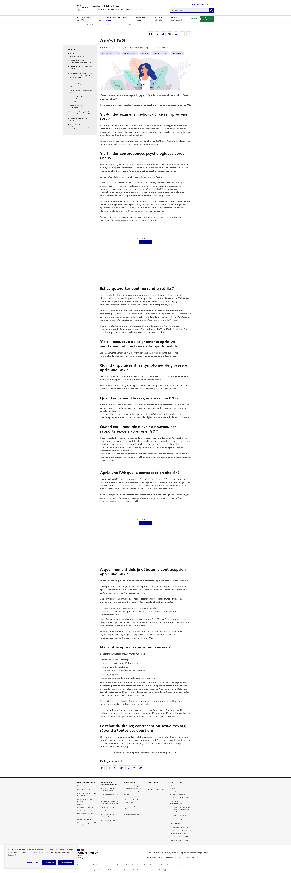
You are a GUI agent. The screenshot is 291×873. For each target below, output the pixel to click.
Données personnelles (139, 865)
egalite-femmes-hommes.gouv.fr (193, 853)
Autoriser (146, 242)
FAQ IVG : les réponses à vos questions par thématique (113, 18)
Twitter (163, 33)
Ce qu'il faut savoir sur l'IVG (84, 18)
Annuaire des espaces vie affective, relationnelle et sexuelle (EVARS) (132, 800)
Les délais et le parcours (108, 798)
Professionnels (177, 53)
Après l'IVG (104, 811)
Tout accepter (65, 862)
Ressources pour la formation (179, 840)
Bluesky (169, 33)
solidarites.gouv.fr (169, 853)
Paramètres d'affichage (203, 4)
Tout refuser (48, 862)
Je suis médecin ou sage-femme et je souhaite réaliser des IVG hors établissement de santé (180, 809)
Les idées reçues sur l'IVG (85, 819)
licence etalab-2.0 (158, 870)
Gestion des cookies (156, 865)
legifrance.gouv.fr (154, 857)
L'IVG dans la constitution (155, 790)
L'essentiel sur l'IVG (83, 790)
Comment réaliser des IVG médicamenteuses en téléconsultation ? (178, 817)
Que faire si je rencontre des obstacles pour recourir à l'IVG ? (87, 813)
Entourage (145, 53)
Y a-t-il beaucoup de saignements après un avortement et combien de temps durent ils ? (81, 75)
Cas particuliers (175, 824)
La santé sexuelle (152, 786)
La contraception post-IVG (179, 837)
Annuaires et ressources (141, 18)
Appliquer (211, 10)
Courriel (182, 33)
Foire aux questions (129, 53)
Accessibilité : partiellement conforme (100, 865)
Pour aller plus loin (159, 18)
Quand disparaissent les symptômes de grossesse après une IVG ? (80, 84)
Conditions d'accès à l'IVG (109, 794)
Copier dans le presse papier (188, 33)
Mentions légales (122, 865)
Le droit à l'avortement (84, 786)
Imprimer (176, 33)
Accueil (79, 25)
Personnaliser (32, 862)
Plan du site (81, 865)
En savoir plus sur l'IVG (110, 53)
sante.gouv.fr (152, 853)
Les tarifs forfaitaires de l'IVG (179, 827)
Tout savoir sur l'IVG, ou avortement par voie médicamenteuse (108, 822)
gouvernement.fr (189, 857)
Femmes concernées (160, 53)
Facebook (157, 33)
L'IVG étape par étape (107, 807)
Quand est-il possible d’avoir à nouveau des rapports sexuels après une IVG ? (79, 99)
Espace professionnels (176, 18)
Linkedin (150, 33)
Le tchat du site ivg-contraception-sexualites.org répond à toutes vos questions (79, 126)
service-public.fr (172, 857)
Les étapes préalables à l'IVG (179, 798)
